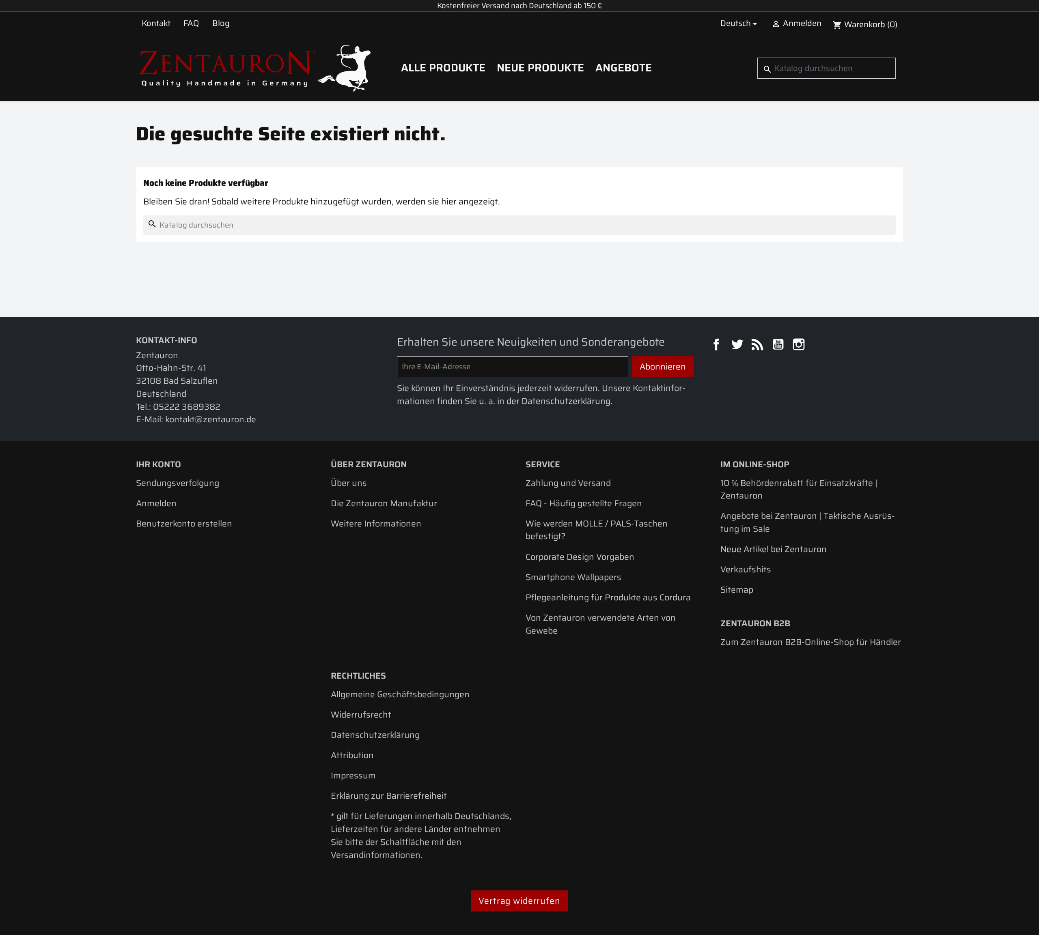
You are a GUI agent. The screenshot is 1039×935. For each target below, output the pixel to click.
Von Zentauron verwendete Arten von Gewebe (601, 624)
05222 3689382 (186, 406)
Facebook (717, 345)
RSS (758, 345)
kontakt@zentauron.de (210, 419)
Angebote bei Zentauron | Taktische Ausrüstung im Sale (807, 522)
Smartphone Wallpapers (573, 577)
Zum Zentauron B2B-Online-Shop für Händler (810, 642)
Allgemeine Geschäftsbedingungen (400, 694)
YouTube (779, 345)
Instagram (800, 345)
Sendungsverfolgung (177, 483)
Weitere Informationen (376, 523)
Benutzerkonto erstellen (184, 523)
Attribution (352, 755)
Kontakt (156, 23)
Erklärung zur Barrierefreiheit (389, 795)
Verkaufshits (745, 569)
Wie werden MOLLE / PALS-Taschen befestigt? (597, 530)
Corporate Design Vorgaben (580, 556)
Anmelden (156, 503)
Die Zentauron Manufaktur (384, 503)
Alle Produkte (443, 67)
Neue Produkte (540, 67)
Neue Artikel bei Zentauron (773, 549)
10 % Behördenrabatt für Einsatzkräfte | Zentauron (798, 489)
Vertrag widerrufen (519, 900)
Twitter (738, 345)
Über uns (349, 483)
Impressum (353, 775)
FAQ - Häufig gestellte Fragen (584, 503)
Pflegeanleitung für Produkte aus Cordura (608, 597)
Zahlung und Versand (568, 483)
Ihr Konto (158, 464)
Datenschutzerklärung (375, 735)
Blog (221, 23)
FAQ (191, 23)
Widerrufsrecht (361, 714)
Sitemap (736, 589)
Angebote (623, 67)
